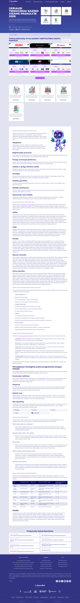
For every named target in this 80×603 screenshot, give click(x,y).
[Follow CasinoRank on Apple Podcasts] (70, 581)
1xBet (13, 229)
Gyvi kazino (28, 1)
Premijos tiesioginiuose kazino (46, 562)
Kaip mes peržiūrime (62, 562)
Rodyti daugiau (39, 77)
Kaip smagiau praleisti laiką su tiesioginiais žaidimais (23, 562)
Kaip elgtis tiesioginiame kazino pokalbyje (23, 566)
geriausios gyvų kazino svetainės (28, 204)
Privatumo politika (39, 601)
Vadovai (62, 1)
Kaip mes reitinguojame (63, 564)
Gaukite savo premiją (19, 55)
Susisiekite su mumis (62, 566)
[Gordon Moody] (43, 591)
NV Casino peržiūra (40, 73)
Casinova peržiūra (61, 73)
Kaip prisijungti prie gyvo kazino (23, 560)
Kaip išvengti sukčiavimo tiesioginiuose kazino (23, 564)
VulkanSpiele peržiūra (40, 57)
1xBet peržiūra (19, 73)
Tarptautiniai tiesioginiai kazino (46, 568)
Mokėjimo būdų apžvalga (46, 564)
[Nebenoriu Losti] (28, 591)
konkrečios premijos (25, 475)
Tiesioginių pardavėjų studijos (51, 1)
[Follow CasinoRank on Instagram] (59, 581)
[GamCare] (52, 591)
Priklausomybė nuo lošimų (45, 566)
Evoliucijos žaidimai (41, 378)
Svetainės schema (57, 601)
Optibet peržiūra (61, 57)
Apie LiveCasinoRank (62, 560)
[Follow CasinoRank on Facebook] (57, 581)
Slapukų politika (22, 601)
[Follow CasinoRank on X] (62, 581)
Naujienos (69, 1)
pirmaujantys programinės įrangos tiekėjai (24, 371)
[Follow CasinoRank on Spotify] (67, 581)
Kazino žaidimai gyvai (37, 1)
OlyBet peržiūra (19, 57)
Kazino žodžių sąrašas (46, 560)
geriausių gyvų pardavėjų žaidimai (25, 335)
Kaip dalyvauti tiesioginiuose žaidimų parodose (23, 568)
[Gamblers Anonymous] (35, 591)
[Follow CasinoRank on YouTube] (65, 581)
